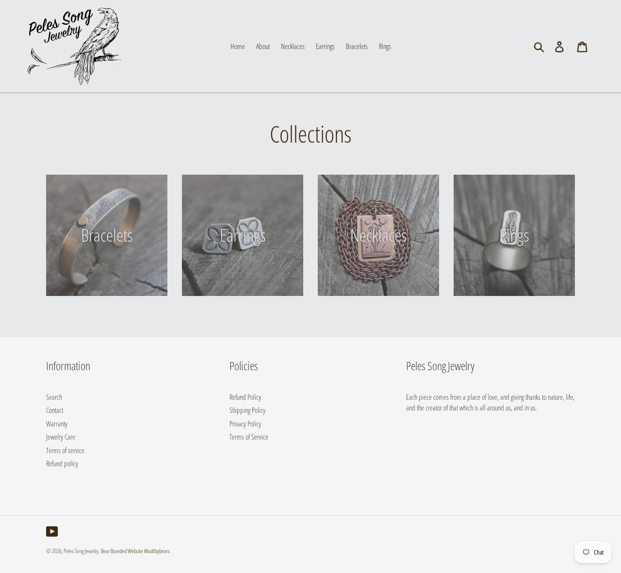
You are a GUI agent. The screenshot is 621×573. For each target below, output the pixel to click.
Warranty (56, 423)
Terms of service (65, 450)
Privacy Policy (245, 423)
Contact (54, 410)
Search (54, 397)
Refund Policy (245, 397)
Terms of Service (248, 437)
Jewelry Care (60, 437)
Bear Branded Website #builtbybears (135, 551)
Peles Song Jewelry (81, 551)
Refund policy (62, 463)
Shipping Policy (247, 410)
